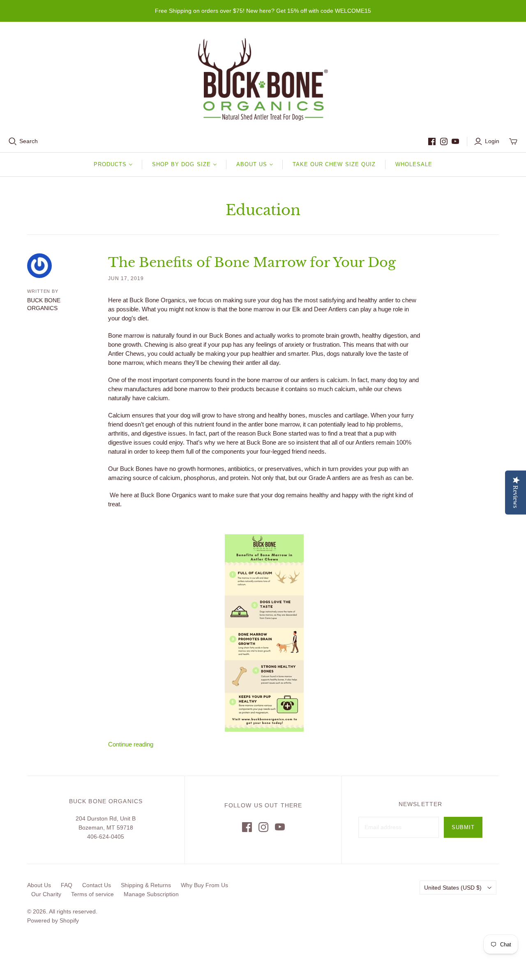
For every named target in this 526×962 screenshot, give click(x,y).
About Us (39, 885)
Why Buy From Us (204, 885)
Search (28, 141)
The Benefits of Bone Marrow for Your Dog (252, 262)
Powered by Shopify (53, 920)
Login (492, 141)
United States (453, 887)
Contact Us (96, 885)
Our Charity (46, 894)
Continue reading (130, 744)
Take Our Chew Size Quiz (334, 164)
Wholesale (413, 164)
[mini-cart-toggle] (513, 141)
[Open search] (13, 141)
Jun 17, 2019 (126, 278)
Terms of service (92, 894)
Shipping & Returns (146, 885)
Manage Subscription (151, 894)
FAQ (66, 885)
